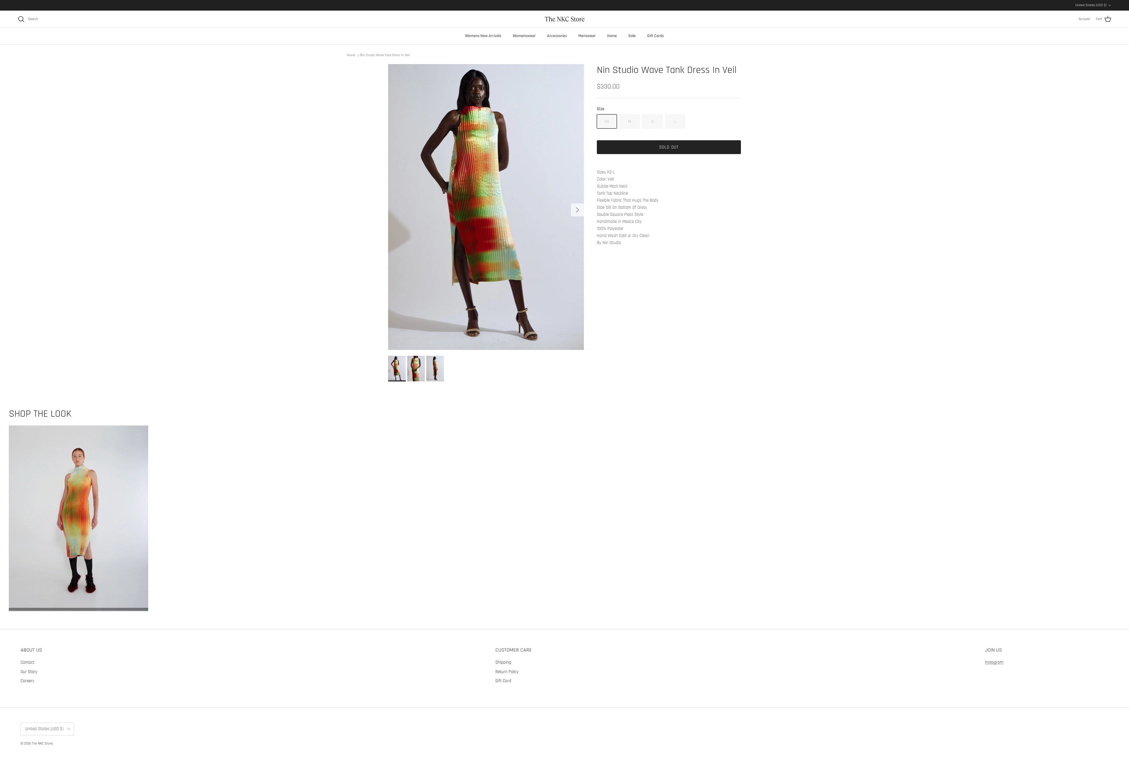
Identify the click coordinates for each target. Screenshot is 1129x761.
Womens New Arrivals (483, 36)
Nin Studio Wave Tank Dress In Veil (385, 55)
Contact (27, 662)
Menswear (587, 36)
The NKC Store (42, 743)
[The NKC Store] (564, 18)
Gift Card (503, 681)
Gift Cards (655, 36)
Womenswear (524, 36)
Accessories (557, 36)
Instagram (994, 662)
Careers (27, 681)
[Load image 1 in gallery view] (486, 207)
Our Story (29, 672)
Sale (632, 36)
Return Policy (507, 672)
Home (612, 36)
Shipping (503, 662)
